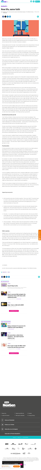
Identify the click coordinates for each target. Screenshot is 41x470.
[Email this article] (10, 17)
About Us (4, 413)
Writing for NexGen (20, 415)
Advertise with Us (20, 413)
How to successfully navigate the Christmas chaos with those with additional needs (17, 295)
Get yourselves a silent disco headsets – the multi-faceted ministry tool (16, 336)
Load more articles (14, 310)
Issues (9, 283)
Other (9, 272)
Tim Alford (18, 348)
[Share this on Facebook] (3, 17)
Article (9, 323)
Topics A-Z (14, 437)
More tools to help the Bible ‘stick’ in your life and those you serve (17, 346)
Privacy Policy (31, 415)
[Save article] (38, 17)
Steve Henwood (11, 329)
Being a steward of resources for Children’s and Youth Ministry (17, 326)
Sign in (25, 14)
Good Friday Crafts (13, 286)
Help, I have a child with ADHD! (16, 305)
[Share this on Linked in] (8, 17)
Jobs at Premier (5, 415)
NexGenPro (4, 6)
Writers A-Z (20, 437)
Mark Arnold (19, 298)
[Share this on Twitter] (5, 17)
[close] (38, 14)
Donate (30, 413)
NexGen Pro (4, 272)
